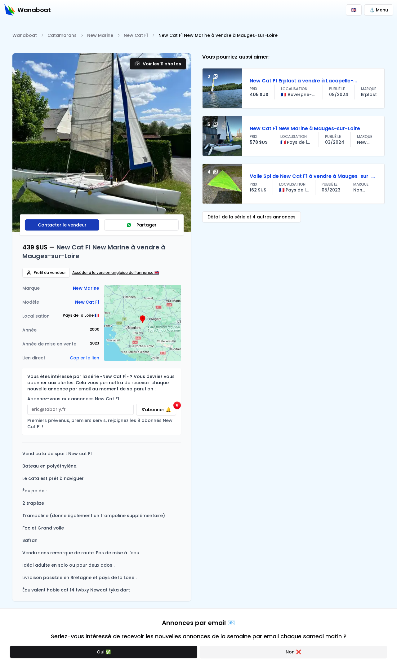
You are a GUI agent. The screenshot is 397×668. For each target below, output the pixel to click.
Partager (146, 225)
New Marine (100, 35)
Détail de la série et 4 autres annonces (251, 217)
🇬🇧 (353, 10)
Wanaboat (24, 35)
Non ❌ (293, 652)
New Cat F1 (136, 35)
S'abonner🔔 (158, 408)
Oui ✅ (104, 652)
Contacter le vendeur (62, 225)
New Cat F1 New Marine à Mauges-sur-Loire (305, 128)
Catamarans (62, 35)
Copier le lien (84, 358)
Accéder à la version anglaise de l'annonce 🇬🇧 (115, 272)
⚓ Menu (378, 10)
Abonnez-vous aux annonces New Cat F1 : (74, 399)
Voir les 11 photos (162, 64)
